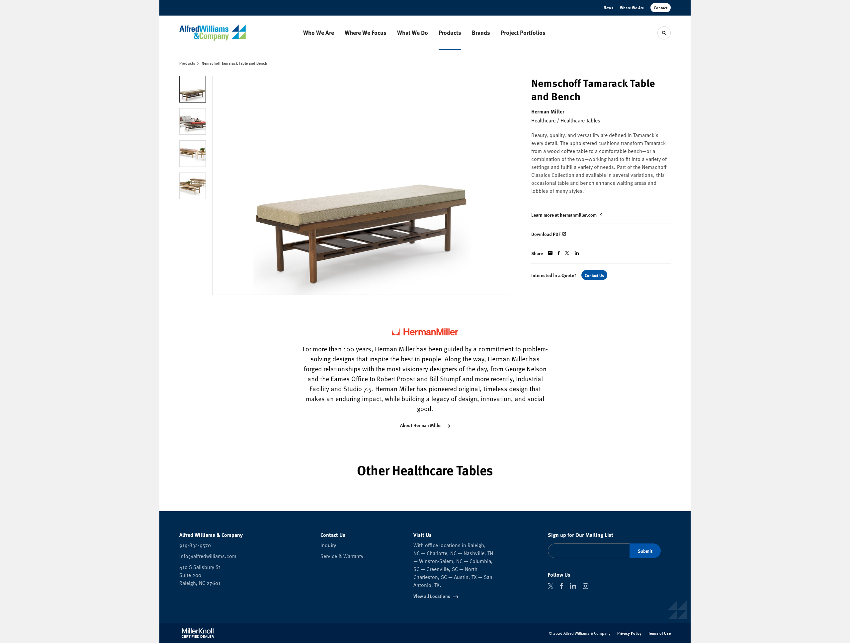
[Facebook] (561, 586)
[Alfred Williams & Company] (212, 32)
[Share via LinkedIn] (576, 253)
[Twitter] (550, 586)
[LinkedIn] (573, 586)
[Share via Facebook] (558, 253)
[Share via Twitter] (567, 253)
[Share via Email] (550, 253)
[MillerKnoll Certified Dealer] (197, 633)
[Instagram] (585, 586)
